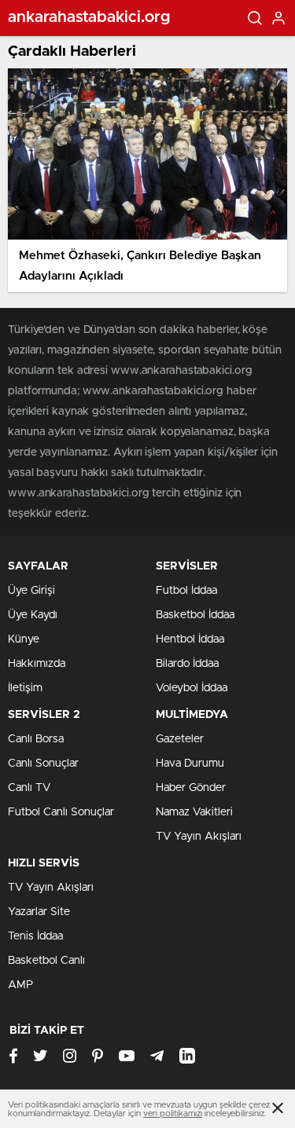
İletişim (25, 688)
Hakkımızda (36, 663)
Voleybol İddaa (191, 688)
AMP (20, 985)
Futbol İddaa (186, 590)
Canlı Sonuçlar (43, 763)
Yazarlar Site (39, 911)
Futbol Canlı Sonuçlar (61, 812)
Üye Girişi (31, 590)
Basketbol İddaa (195, 615)
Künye (23, 639)
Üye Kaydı (32, 615)
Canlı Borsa (36, 739)
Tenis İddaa (35, 936)
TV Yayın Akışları (199, 836)
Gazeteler (180, 739)
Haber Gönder (191, 787)
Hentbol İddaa (190, 639)
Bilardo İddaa (187, 663)
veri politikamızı (172, 1113)
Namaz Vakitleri (194, 812)
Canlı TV (29, 787)
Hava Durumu (190, 763)
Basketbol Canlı (46, 960)
